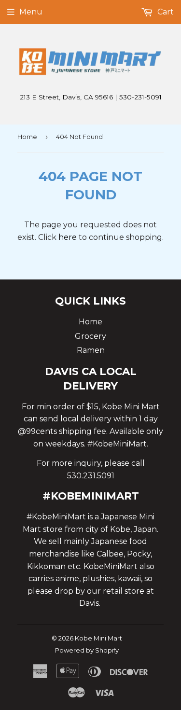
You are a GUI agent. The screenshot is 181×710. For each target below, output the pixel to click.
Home (27, 136)
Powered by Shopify (87, 650)
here (67, 237)
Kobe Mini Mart (98, 638)
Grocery (90, 336)
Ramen (91, 350)
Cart (164, 11)
